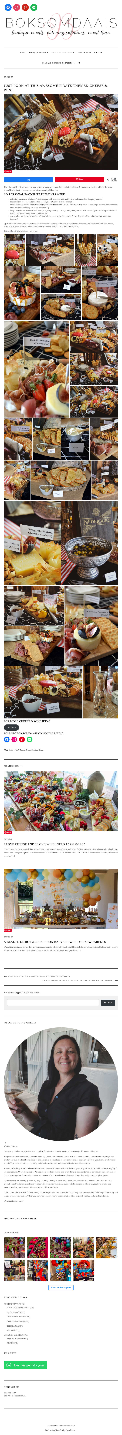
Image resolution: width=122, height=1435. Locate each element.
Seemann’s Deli (59, 204)
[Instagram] (16, 7)
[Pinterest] (25, 7)
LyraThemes (71, 1430)
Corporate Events (16, 1321)
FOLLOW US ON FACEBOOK (20, 1218)
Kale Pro (59, 1430)
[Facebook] (8, 7)
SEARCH (108, 1002)
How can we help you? (28, 1365)
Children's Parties (16, 1317)
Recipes (11, 1343)
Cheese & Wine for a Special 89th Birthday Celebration (39, 976)
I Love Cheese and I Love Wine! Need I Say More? (44, 844)
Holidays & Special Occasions (57, 63)
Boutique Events (38, 52)
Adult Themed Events (22, 750)
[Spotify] (34, 7)
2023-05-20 (8, 937)
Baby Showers (14, 1312)
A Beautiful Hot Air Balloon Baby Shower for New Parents (55, 941)
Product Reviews (16, 1338)
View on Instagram (61, 1287)
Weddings (12, 1330)
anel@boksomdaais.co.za (15, 1396)
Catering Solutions (62, 52)
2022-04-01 (8, 839)
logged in (19, 992)
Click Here (11, 727)
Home (23, 52)
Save (9, 171)
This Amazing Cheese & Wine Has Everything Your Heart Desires (78, 980)
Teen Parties (13, 1326)
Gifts (97, 52)
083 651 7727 (10, 1393)
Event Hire (83, 52)
